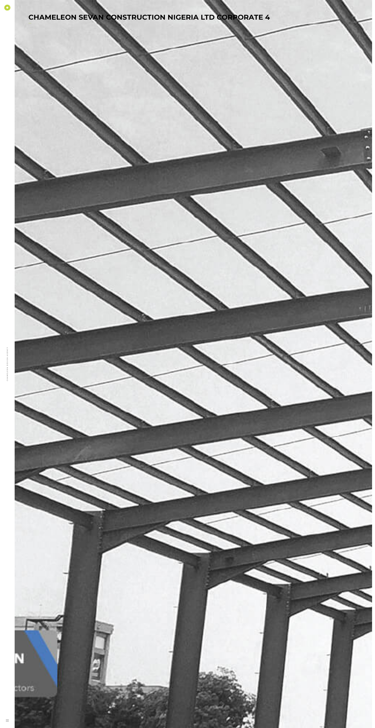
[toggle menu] (7, 720)
